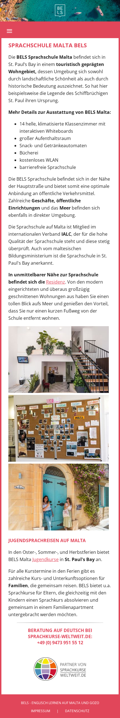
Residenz (55, 282)
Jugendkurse (45, 559)
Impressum (40, 711)
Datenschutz (77, 711)
